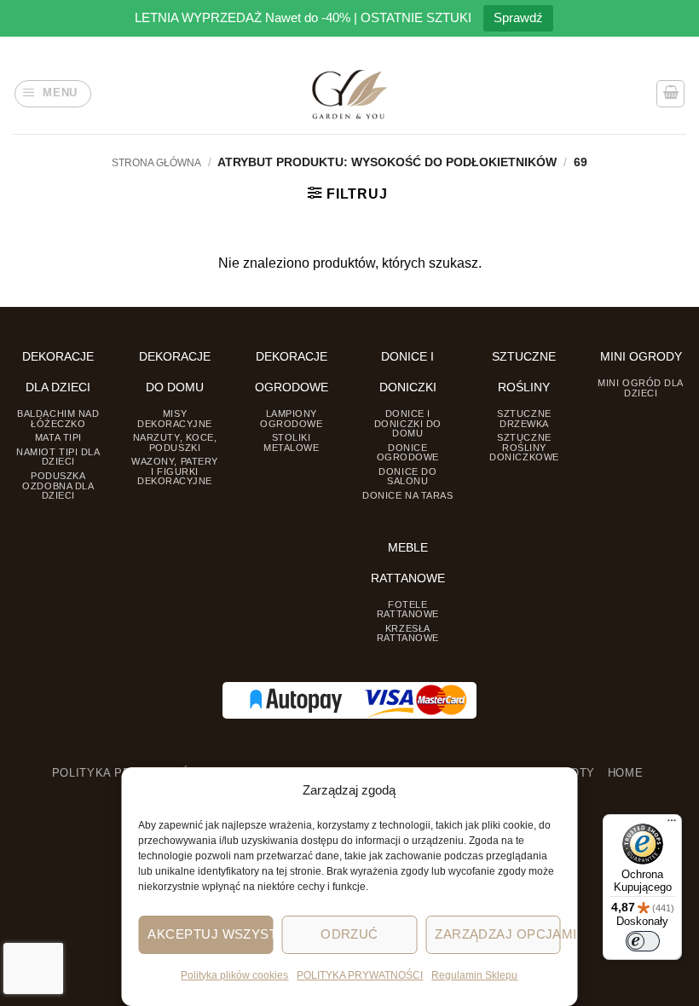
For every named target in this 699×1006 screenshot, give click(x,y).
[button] (52, 94)
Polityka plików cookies (234, 975)
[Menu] (671, 824)
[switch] (643, 941)
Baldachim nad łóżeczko (58, 418)
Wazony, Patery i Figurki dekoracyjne (174, 471)
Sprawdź (518, 17)
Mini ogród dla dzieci (641, 387)
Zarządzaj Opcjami (497, 934)
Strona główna (156, 163)
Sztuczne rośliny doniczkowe (523, 447)
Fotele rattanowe (408, 609)
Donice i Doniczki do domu (408, 423)
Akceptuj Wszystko (210, 934)
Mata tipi (58, 437)
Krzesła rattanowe (408, 633)
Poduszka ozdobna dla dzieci (58, 485)
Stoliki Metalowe (291, 442)
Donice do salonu (407, 476)
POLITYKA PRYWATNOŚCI (360, 975)
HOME (626, 773)
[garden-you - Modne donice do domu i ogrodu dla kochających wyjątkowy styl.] (350, 93)
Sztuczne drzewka (524, 418)
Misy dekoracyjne (174, 418)
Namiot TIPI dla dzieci (58, 456)
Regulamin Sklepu (474, 975)
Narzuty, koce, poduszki (175, 442)
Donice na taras (407, 495)
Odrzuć (349, 934)
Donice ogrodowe (408, 452)
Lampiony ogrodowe (291, 418)
